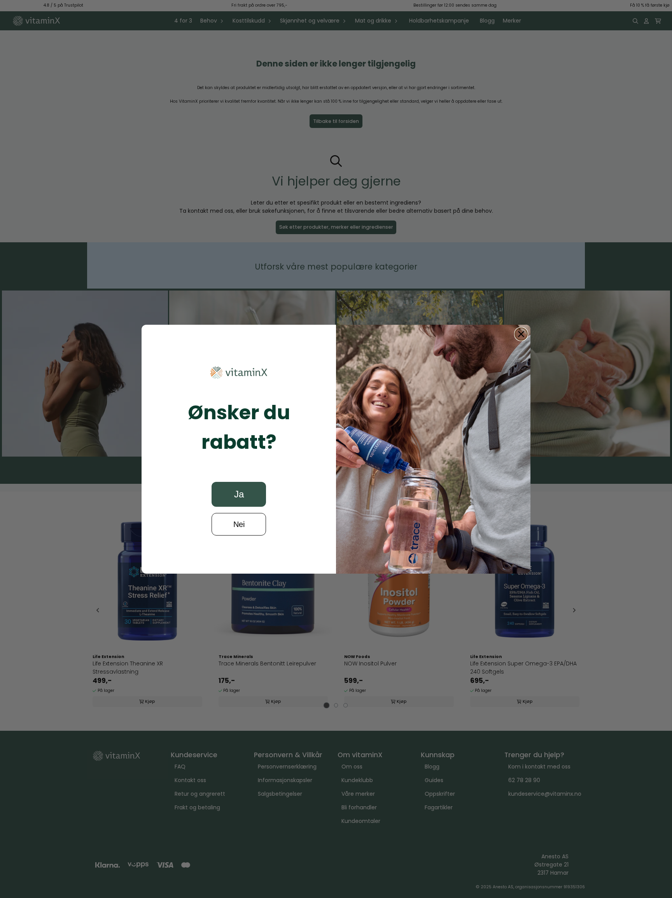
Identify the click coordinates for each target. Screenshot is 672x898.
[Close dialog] (521, 334)
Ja (239, 494)
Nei (239, 524)
